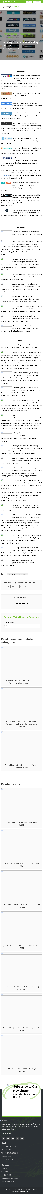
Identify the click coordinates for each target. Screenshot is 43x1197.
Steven (20, 49)
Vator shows (8, 37)
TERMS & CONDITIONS (10, 1178)
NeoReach (4, 170)
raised (32, 93)
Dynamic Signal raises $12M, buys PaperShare (21, 1069)
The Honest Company (19, 352)
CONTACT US (6, 1175)
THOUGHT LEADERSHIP (10, 1153)
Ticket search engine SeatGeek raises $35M (22, 823)
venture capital (22, 574)
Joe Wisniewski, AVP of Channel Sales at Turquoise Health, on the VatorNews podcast (21, 724)
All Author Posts (23, 603)
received (27, 345)
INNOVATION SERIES (9, 1146)
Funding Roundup (26, 35)
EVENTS (4, 1168)
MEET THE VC (6, 1150)
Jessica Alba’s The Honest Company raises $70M (22, 946)
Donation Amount (9, 622)
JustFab (38, 535)
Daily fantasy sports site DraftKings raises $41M (21, 1028)
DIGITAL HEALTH (7, 1160)
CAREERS (5, 1172)
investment (11, 574)
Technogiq (24, 1192)
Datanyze (30, 195)
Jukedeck (15, 113)
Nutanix (15, 433)
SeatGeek (29, 515)
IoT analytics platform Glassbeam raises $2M (21, 864)
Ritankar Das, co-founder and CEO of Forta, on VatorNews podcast (21, 681)
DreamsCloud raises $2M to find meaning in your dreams (21, 987)
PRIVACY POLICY (8, 1182)
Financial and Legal (10, 35)
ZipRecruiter (31, 274)
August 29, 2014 (8, 49)
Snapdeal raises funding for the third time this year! (21, 905)
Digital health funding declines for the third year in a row (21, 766)
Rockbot (15, 103)
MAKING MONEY (7, 1156)
